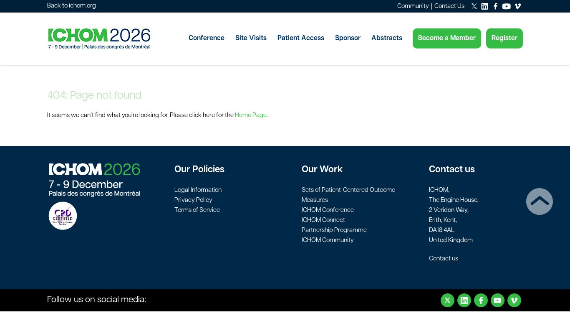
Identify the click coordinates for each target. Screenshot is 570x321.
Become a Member (447, 38)
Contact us (443, 259)
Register (504, 38)
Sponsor (348, 38)
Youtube (497, 300)
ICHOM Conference (328, 210)
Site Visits (251, 38)
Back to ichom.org (71, 6)
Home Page (251, 115)
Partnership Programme (334, 230)
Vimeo (514, 300)
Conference (206, 38)
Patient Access (300, 38)
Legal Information (198, 190)
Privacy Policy (193, 200)
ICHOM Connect (323, 220)
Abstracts (386, 38)
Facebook (481, 300)
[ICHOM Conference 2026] (114, 39)
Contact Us (449, 6)
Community (413, 6)
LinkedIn (464, 300)
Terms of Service (197, 210)
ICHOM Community (328, 240)
